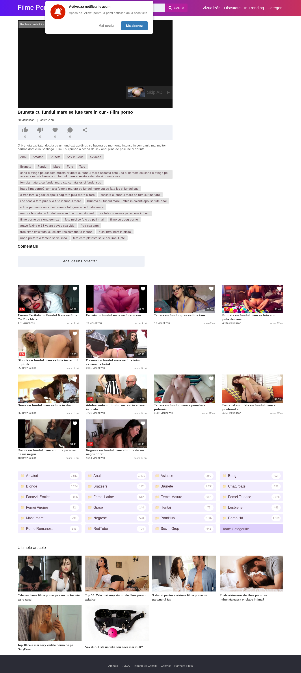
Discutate (232, 8)
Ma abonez (134, 26)
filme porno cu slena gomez (39, 219)
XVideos (95, 157)
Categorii (275, 8)
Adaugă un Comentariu (81, 261)
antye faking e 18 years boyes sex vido (47, 225)
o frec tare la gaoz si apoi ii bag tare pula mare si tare (57, 195)
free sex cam (90, 225)
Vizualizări (212, 8)
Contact (166, 665)
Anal (23, 157)
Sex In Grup (75, 157)
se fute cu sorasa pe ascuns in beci (124, 213)
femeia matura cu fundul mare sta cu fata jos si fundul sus (60, 182)
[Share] (85, 130)
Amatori (38, 157)
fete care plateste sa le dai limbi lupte (99, 238)
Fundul (42, 166)
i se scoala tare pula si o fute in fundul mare (50, 201)
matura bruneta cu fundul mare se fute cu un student (57, 213)
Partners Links (183, 665)
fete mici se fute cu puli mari (84, 219)
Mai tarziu (106, 26)
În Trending (254, 8)
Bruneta (25, 166)
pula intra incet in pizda (115, 232)
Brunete (55, 157)
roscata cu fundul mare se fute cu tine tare (130, 195)
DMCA (125, 665)
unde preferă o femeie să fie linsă (43, 238)
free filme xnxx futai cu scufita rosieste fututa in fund (56, 232)
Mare (57, 166)
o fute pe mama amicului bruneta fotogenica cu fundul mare (62, 207)
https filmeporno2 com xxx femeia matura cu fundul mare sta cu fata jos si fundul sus (79, 188)
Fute (70, 166)
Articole (113, 665)
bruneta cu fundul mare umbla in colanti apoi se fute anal (127, 201)
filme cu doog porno (124, 219)
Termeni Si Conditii (145, 665)
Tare (82, 166)
